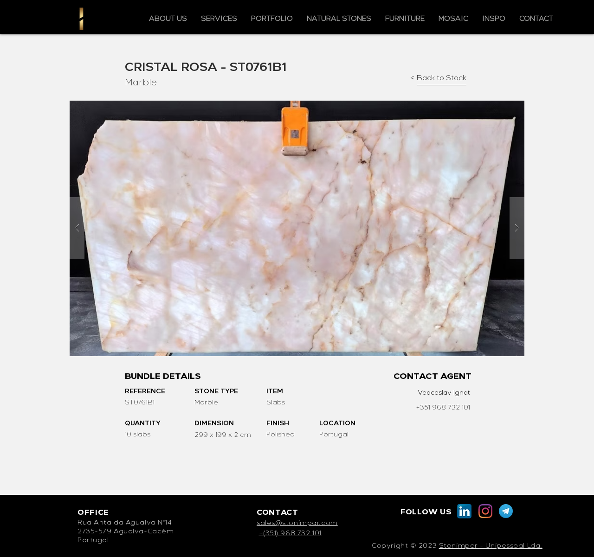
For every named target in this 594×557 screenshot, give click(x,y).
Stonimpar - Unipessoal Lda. (490, 546)
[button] (297, 228)
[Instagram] (485, 511)
